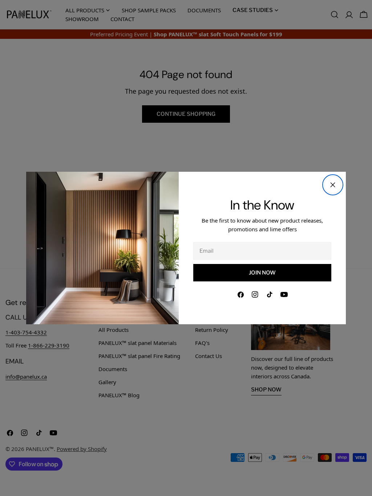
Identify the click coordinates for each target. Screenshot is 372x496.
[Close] (332, 185)
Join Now (262, 272)
